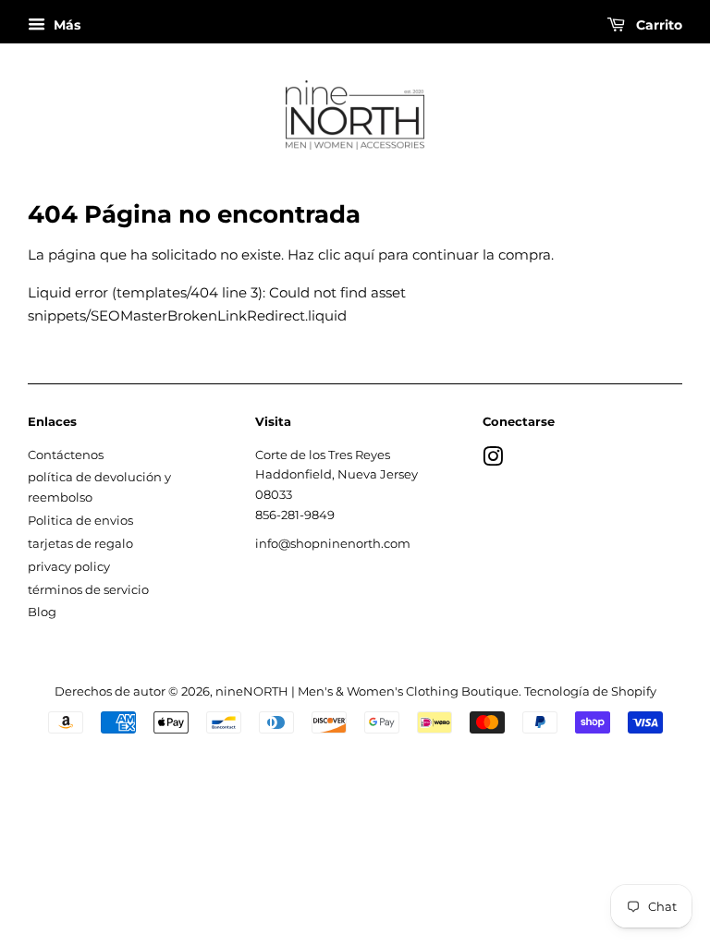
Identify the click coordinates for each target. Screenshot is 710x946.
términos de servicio (88, 590)
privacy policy (69, 567)
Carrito (657, 25)
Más (65, 25)
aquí (359, 254)
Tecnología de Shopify (590, 691)
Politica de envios (80, 521)
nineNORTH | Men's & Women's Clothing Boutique (367, 691)
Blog (42, 612)
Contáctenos (66, 455)
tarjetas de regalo (80, 544)
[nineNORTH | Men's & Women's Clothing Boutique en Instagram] (493, 460)
